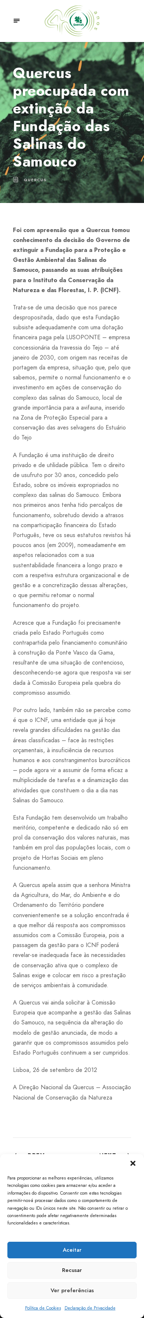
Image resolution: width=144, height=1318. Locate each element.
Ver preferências (72, 1290)
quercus (35, 180)
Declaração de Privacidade (90, 1308)
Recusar (72, 1270)
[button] (133, 1163)
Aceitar (72, 1250)
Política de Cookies (43, 1308)
